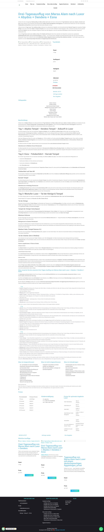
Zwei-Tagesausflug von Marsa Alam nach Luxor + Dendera (29, 446)
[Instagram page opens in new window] (85, 1)
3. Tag (21, 331)
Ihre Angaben (57, 96)
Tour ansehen (29, 475)
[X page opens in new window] (83, 1)
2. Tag (21, 306)
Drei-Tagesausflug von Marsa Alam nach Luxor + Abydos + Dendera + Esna (52, 448)
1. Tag (21, 286)
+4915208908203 (20, 1)
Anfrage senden (57, 94)
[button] (19, 43)
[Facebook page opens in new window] (82, 1)
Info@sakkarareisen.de (30, 1)
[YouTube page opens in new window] (87, 1)
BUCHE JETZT (57, 91)
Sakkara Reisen (44, 454)
